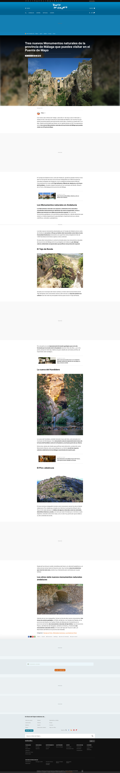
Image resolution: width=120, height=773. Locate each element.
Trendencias (79, 746)
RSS (71, 730)
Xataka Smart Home (29, 752)
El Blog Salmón (90, 746)
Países (36, 33)
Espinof (47, 748)
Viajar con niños (52, 727)
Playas (26, 727)
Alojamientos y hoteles (53, 720)
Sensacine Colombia (48, 764)
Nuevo (91, 8)
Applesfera (27, 750)
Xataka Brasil (27, 763)
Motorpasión (68, 746)
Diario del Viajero (60, 6)
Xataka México (28, 761)
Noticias (45, 12)
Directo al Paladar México (59, 762)
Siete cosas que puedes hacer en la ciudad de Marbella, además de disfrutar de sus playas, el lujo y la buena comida (68, 361)
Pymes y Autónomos (89, 749)
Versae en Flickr (48, 633)
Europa (52, 12)
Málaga (56, 636)
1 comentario (29, 55)
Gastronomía (27, 722)
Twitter (89, 13)
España (38, 12)
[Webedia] (29, 740)
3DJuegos (38, 746)
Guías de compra (28, 720)
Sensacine (48, 746)
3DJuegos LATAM (39, 761)
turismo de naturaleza (64, 636)
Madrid (45, 33)
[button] (43, 113)
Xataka (26, 746)
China (54, 33)
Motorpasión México (68, 762)
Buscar (92, 736)
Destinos (27, 725)
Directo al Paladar (59, 746)
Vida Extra (38, 748)
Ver (61, 670)
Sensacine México (49, 761)
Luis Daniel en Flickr (71, 633)
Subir (91, 741)
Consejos (31, 12)
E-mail (40, 56)
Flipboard (94, 13)
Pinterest (74, 730)
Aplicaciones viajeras (41, 727)
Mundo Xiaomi (28, 753)
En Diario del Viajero (61, 194)
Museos (38, 720)
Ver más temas (29, 730)
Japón (41, 33)
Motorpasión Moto (70, 748)
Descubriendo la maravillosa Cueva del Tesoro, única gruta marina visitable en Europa (68, 459)
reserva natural (74, 636)
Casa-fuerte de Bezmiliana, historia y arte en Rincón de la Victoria (68, 196)
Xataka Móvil (27, 748)
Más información (69, 771)
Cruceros (51, 725)
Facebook (92, 13)
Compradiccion (79, 750)
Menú (28, 8)
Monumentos (49, 636)
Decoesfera (79, 748)
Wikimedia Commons (59, 633)
